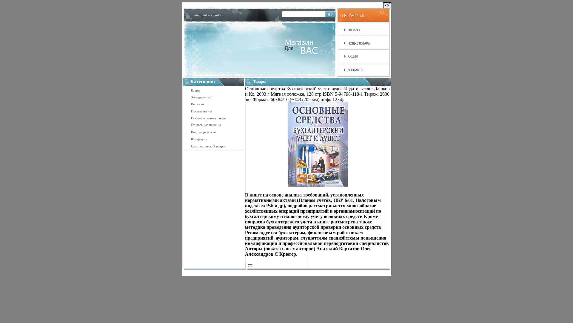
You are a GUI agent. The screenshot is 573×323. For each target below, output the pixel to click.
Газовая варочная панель (208, 118)
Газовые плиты (201, 111)
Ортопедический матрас (208, 146)
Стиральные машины (206, 125)
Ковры (195, 90)
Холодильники (201, 97)
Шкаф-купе (199, 139)
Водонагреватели (203, 132)
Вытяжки (197, 104)
